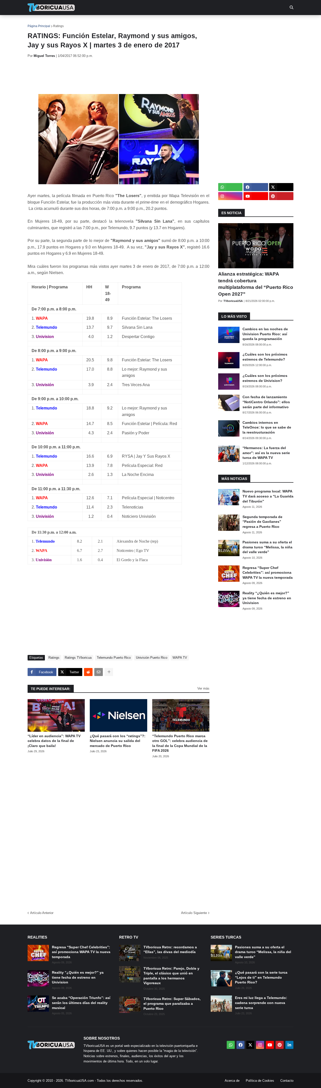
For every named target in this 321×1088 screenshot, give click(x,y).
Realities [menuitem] (108, 23)
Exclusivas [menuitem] (186, 23)
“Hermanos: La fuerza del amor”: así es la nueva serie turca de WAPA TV (266, 453)
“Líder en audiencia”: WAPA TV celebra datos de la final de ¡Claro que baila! (54, 741)
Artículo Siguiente (194, 913)
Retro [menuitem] (211, 23)
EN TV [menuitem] (82, 23)
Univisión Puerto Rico (151, 657)
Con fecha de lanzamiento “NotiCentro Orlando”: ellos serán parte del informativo (266, 402)
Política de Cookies (260, 1080)
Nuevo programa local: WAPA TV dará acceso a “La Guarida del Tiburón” (268, 496)
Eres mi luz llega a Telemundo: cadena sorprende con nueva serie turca (261, 1003)
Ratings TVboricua (78, 657)
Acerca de (232, 1080)
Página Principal (39, 26)
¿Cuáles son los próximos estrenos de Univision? (265, 378)
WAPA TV (180, 657)
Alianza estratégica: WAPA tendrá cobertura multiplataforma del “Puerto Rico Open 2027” (255, 284)
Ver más (203, 688)
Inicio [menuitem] (36, 23)
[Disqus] (118, 832)
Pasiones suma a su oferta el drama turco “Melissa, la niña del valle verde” (267, 547)
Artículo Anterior (41, 913)
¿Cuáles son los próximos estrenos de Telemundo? (265, 356)
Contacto (286, 1080)
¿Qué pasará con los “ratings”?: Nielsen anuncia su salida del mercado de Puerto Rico (117, 741)
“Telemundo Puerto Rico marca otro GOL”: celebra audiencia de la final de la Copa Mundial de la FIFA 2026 (180, 743)
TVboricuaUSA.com (79, 1080)
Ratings (58, 26)
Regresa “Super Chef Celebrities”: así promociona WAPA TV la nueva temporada (268, 572)
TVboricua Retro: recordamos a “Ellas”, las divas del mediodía (170, 949)
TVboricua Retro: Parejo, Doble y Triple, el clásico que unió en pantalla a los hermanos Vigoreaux (171, 975)
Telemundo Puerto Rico (114, 657)
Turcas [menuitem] (132, 23)
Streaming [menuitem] (157, 23)
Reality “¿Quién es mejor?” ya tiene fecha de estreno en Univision (267, 598)
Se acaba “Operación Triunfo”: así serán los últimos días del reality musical (81, 1003)
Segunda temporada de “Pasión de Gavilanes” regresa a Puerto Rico (262, 522)
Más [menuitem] (228, 23)
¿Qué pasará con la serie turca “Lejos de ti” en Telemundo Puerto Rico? (261, 977)
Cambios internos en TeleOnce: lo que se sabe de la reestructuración (267, 427)
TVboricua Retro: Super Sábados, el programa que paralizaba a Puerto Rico (172, 1004)
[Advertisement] (119, 76)
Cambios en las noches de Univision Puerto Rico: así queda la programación (265, 334)
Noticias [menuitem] (58, 23)
